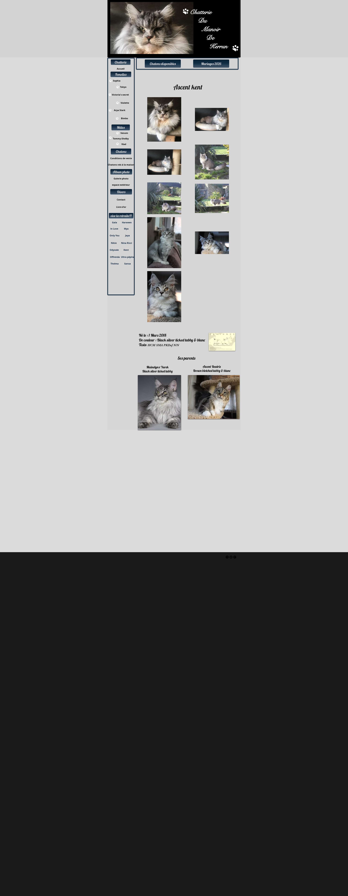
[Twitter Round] (230, 557)
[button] (120, 62)
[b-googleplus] (234, 557)
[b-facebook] (227, 557)
